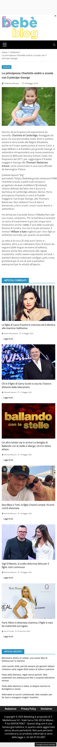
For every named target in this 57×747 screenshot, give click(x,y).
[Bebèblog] (20, 27)
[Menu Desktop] (5, 44)
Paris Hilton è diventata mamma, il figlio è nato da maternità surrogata (27, 624)
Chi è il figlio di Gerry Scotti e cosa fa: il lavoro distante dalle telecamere (26, 385)
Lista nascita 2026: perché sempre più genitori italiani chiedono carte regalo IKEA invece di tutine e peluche (28, 667)
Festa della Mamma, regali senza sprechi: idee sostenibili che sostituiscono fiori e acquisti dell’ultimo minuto (28, 677)
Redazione (10, 708)
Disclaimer (46, 708)
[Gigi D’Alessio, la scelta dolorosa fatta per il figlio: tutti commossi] (28, 542)
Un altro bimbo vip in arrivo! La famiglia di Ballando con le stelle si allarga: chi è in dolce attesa (26, 446)
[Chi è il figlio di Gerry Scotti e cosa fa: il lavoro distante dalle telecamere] (28, 362)
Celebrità (6, 67)
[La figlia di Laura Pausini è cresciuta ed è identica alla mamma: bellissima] (28, 303)
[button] (54, 44)
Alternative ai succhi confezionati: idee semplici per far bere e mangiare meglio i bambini (27, 696)
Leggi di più (8, 338)
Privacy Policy (28, 708)
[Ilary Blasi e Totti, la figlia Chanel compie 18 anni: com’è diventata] (28, 483)
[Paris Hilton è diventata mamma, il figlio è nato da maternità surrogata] (28, 601)
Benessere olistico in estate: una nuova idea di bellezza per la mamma (24, 659)
